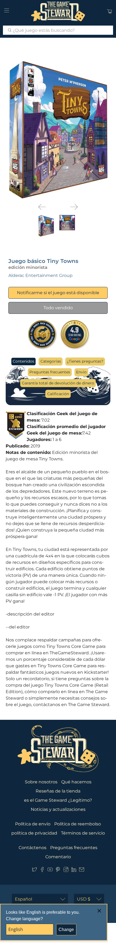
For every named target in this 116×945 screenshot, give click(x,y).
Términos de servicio (83, 833)
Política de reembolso (77, 823)
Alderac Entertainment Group (40, 275)
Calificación (58, 393)
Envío (81, 372)
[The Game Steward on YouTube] (50, 870)
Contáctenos (32, 847)
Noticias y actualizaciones (58, 809)
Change (66, 929)
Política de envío (32, 823)
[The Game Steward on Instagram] (66, 870)
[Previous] (42, 207)
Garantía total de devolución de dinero (58, 383)
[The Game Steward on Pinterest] (57, 870)
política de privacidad (34, 833)
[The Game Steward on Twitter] (34, 870)
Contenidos (23, 361)
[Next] (74, 207)
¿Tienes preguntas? (85, 361)
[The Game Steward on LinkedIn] (73, 870)
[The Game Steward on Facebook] (42, 870)
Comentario (58, 856)
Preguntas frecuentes (49, 372)
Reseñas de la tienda (58, 791)
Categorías (50, 361)
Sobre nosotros (41, 781)
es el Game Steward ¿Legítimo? (58, 800)
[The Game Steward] (58, 11)
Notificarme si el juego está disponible (58, 292)
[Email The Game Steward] (81, 870)
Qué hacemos (76, 781)
